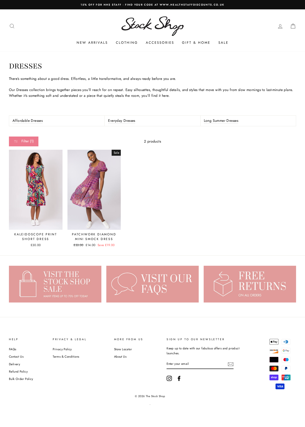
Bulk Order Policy (21, 379)
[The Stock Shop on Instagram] (169, 378)
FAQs (12, 349)
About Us (120, 356)
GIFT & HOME (196, 42)
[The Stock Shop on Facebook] (179, 378)
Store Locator (123, 349)
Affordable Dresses (28, 120)
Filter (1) (27, 141)
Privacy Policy (62, 349)
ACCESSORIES (160, 42)
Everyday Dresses (121, 120)
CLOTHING (127, 42)
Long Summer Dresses (221, 120)
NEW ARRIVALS (92, 42)
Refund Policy (18, 371)
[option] (152, 4)
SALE (223, 42)
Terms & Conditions (66, 356)
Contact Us (16, 356)
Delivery (14, 364)
